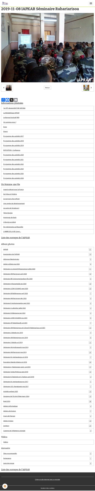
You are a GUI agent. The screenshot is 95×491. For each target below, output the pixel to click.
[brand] (5, 3)
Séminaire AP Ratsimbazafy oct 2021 (47, 323)
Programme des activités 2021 (13, 160)
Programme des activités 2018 (13, 141)
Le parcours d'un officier (11, 199)
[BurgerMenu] (90, 3)
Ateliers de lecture (47, 411)
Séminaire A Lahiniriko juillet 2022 (47, 308)
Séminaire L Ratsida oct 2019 (47, 342)
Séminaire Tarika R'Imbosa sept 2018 (47, 372)
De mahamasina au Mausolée (13, 227)
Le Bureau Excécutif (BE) (11, 118)
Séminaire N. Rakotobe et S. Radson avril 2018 (47, 377)
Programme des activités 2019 (13, 145)
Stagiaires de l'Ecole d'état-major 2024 (47, 396)
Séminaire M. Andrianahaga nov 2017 (47, 382)
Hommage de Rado (9, 218)
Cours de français (47, 416)
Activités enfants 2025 (47, 391)
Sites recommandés (47, 453)
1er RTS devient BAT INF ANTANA (14, 108)
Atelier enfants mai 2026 (47, 264)
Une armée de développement (14, 204)
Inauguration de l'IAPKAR (47, 254)
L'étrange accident (9, 222)
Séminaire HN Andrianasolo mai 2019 (47, 347)
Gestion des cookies (47, 488)
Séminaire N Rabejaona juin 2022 (47, 313)
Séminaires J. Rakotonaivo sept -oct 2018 (47, 367)
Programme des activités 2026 (13, 178)
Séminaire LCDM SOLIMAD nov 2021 (47, 318)
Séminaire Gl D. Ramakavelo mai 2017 (47, 387)
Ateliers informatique (47, 406)
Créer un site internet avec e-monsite (47, 479)
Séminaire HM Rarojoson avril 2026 (47, 274)
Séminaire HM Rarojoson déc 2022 (47, 298)
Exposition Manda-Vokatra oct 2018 (47, 362)
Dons (5, 127)
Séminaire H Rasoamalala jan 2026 (47, 284)
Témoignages (8, 213)
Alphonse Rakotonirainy (47, 259)
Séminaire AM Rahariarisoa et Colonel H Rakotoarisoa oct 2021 (47, 328)
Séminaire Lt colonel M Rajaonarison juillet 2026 (47, 269)
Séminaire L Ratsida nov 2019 (47, 333)
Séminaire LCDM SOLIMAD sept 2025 (47, 289)
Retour (47, 88)
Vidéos (5, 442)
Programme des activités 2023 (13, 169)
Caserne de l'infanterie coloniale (47, 431)
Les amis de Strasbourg (11, 208)
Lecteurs (47, 426)
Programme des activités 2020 (13, 155)
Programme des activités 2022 (13, 164)
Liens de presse (47, 463)
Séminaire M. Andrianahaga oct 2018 (47, 357)
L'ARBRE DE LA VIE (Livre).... (12, 231)
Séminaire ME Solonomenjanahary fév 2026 (47, 279)
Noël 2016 (47, 401)
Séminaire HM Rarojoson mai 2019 (47, 352)
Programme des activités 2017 (13, 136)
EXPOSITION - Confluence (11, 150)
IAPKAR (47, 249)
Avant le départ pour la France (13, 190)
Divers (5, 131)
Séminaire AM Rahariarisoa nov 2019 (47, 338)
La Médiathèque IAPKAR (11, 113)
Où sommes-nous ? (9, 122)
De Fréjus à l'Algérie (10, 194)
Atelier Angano (47, 421)
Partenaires (47, 458)
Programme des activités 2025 (13, 174)
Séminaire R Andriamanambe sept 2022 (47, 303)
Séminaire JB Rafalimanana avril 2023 (47, 293)
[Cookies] (5, 486)
